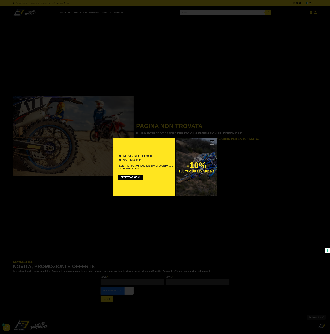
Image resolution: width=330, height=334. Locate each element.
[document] (165, 167)
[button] (212, 142)
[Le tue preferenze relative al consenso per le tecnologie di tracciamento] (327, 250)
